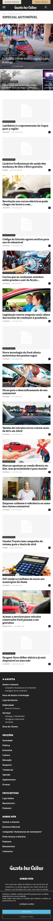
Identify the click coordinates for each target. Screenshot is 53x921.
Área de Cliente (10, 726)
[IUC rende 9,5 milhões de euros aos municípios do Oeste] (26, 564)
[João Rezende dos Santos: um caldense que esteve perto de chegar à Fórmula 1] (21, 85)
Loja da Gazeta (10, 700)
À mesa (6, 784)
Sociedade (7, 740)
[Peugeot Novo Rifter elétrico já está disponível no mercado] (26, 643)
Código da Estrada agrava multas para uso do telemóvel (25, 241)
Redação (5, 170)
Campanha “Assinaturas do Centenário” (20, 688)
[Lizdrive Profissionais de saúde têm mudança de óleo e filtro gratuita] (26, 149)
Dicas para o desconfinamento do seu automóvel (24, 392)
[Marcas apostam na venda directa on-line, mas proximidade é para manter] (26, 451)
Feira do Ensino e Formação (15, 695)
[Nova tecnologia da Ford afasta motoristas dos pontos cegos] (26, 338)
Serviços (6, 713)
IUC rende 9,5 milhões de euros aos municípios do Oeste (23, 580)
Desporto (7, 765)
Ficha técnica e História (14, 836)
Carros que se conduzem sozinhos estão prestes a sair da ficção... (23, 278)
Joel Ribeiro (6, 66)
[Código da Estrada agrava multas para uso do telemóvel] (26, 224)
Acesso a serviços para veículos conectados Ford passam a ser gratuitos (21, 620)
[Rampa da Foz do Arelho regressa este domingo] (26, 46)
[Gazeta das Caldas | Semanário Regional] (25, 7)
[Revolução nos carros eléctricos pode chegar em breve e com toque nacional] (26, 186)
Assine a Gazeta (10, 684)
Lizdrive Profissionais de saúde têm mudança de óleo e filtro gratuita (24, 165)
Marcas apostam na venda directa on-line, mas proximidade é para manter (25, 467)
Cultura (6, 755)
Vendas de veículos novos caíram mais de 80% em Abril (25, 429)
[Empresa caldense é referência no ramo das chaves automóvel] (26, 488)
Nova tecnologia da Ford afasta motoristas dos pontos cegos (21, 354)
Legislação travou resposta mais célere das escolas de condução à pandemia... (26, 316)
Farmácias (9, 722)
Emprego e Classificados (15, 716)
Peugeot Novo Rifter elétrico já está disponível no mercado (24, 659)
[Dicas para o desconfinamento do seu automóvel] (26, 375)
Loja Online (8, 798)
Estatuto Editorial (11, 827)
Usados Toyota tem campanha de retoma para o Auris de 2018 (22, 543)
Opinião (6, 774)
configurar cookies (26, 904)
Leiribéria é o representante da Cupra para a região (25, 127)
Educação (7, 760)
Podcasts (6, 808)
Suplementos (9, 779)
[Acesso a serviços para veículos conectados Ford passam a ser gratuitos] (26, 602)
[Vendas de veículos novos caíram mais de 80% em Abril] (26, 413)
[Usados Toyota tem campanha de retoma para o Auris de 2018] (26, 526)
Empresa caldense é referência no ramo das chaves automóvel (26, 505)
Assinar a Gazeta (10, 822)
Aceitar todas (26, 912)
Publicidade (8, 705)
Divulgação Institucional (14, 719)
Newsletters (8, 803)
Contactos (7, 851)
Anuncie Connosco (12, 708)
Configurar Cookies (26, 917)
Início (4, 14)
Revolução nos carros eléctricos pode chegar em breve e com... (25, 203)
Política (6, 745)
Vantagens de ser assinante (16, 691)
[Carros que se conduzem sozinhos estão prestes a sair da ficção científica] (26, 262)
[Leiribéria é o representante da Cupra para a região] (26, 111)
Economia (7, 750)
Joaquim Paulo (7, 626)
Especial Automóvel (10, 55)
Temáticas (7, 769)
